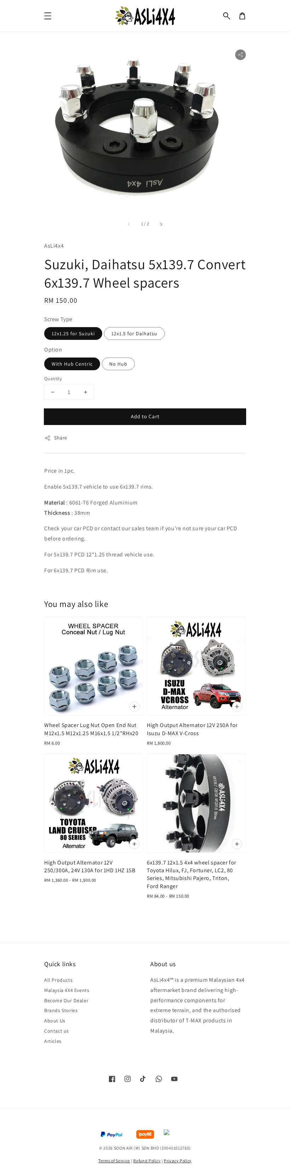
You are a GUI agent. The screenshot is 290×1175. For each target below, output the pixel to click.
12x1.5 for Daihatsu (134, 333)
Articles (53, 1041)
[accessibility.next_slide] (161, 224)
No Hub (118, 364)
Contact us (56, 1031)
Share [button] (60, 438)
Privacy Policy (178, 1160)
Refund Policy (147, 1160)
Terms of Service (114, 1160)
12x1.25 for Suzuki (73, 333)
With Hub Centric (72, 364)
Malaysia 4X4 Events (66, 990)
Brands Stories (60, 1010)
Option (53, 349)
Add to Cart (145, 416)
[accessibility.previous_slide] (129, 224)
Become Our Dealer (66, 1000)
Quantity (53, 379)
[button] (226, 15)
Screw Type (58, 319)
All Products (58, 980)
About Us (54, 1020)
